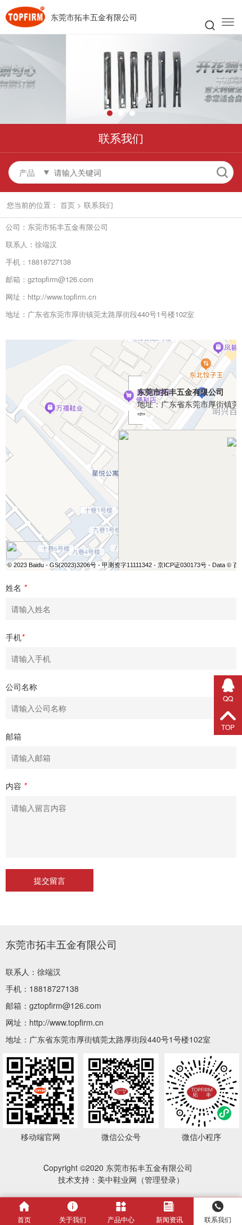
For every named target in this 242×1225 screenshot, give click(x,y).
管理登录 (160, 1179)
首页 (67, 204)
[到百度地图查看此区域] (28, 549)
